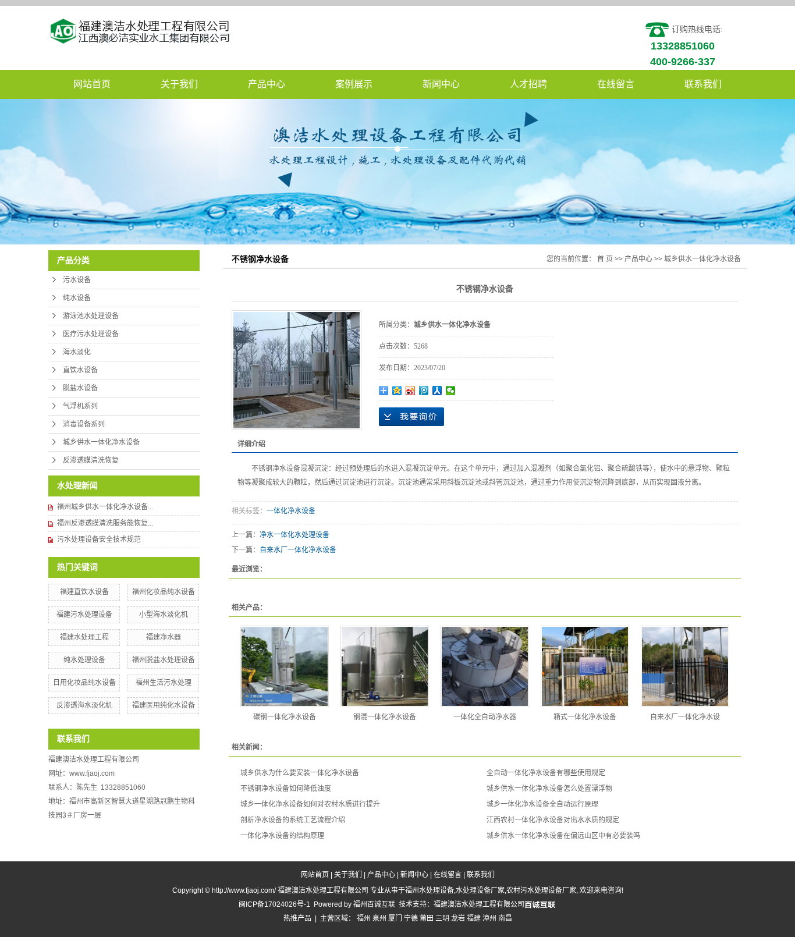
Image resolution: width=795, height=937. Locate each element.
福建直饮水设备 (84, 592)
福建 (474, 918)
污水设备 (77, 280)
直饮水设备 (80, 370)
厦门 (395, 918)
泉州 (379, 918)
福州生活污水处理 (163, 683)
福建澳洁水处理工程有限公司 (479, 904)
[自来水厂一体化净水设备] (685, 666)
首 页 (605, 259)
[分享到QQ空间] (397, 390)
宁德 (411, 918)
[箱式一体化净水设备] (585, 666)
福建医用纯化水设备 (163, 705)
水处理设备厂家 (480, 890)
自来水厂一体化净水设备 (298, 550)
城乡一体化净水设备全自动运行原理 (542, 804)
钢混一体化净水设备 (384, 717)
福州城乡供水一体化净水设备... (105, 507)
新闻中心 (441, 84)
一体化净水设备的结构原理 (282, 836)
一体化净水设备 (291, 511)
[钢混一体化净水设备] (384, 666)
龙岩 (458, 918)
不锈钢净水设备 (275, 468)
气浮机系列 (80, 406)
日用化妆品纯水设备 (84, 683)
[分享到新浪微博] (411, 390)
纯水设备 (77, 298)
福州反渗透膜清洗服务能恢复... (105, 523)
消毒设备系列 (84, 424)
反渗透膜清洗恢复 (91, 460)
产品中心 (266, 84)
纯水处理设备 (84, 660)
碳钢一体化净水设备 (284, 717)
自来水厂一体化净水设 (685, 717)
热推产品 (297, 918)
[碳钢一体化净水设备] (284, 666)
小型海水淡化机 (163, 615)
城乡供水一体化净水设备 (101, 442)
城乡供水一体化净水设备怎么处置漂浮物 (549, 789)
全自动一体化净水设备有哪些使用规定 (546, 773)
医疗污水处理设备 (91, 334)
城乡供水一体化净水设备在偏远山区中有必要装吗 (563, 836)
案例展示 (353, 84)
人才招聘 (528, 84)
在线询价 (411, 416)
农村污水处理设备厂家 (541, 890)
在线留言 (615, 84)
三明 (442, 918)
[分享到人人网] (437, 390)
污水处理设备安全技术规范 (99, 539)
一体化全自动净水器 (484, 717)
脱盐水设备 (80, 388)
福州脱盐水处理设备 (163, 660)
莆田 (427, 918)
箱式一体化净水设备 (584, 717)
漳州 (489, 918)
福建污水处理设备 (84, 615)
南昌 (505, 918)
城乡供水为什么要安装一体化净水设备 (299, 773)
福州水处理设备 (429, 890)
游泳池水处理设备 (91, 316)
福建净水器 (163, 637)
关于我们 (179, 84)
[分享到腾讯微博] (424, 390)
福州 (364, 918)
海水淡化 (77, 352)
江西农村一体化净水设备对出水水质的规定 (553, 820)
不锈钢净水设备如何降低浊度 (285, 789)
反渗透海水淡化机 (84, 705)
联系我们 (703, 84)
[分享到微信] (451, 390)
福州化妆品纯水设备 (163, 592)
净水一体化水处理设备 (294, 535)
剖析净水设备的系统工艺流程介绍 (292, 820)
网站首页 (92, 84)
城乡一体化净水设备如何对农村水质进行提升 (310, 804)
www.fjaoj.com (92, 773)
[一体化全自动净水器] (485, 666)
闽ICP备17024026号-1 (274, 904)
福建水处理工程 (84, 637)
